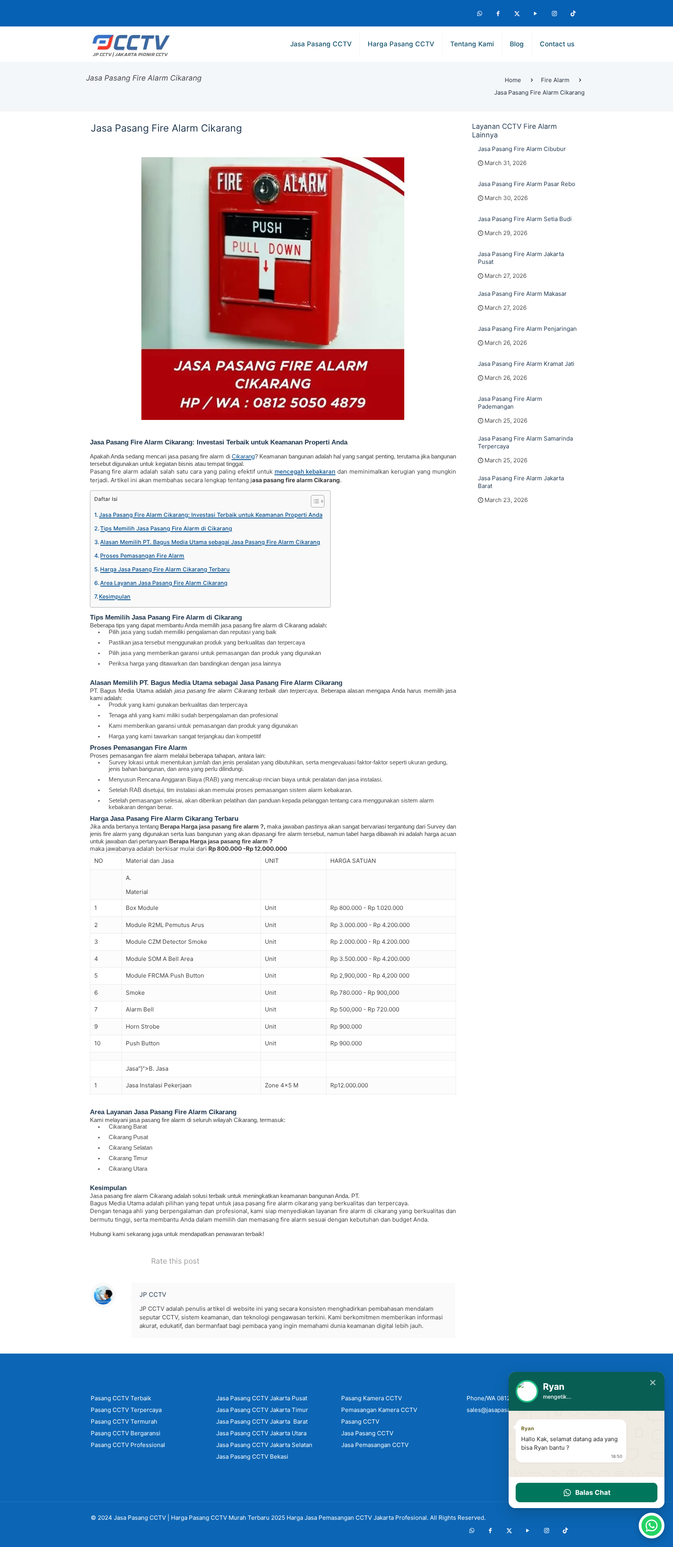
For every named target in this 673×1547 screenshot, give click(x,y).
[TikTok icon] (572, 13)
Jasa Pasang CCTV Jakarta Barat (262, 1421)
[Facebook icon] (498, 13)
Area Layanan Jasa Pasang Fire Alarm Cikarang (163, 582)
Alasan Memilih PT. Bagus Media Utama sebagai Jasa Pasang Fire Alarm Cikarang (210, 542)
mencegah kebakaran (305, 471)
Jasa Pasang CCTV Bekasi (252, 1456)
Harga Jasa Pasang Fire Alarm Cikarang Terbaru (165, 569)
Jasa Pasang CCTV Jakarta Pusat (261, 1398)
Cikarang (243, 456)
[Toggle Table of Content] (313, 501)
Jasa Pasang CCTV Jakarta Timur (262, 1410)
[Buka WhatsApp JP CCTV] (651, 1525)
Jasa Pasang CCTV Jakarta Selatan (264, 1445)
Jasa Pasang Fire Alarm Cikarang (539, 92)
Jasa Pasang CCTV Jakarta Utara (261, 1433)
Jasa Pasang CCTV (140, 1517)
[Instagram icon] (554, 13)
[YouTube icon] (535, 13)
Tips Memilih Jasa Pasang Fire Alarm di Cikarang (166, 528)
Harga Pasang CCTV (199, 1517)
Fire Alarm (555, 80)
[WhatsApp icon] (479, 13)
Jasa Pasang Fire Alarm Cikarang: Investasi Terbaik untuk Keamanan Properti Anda (210, 514)
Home (513, 80)
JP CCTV (152, 1294)
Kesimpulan (114, 596)
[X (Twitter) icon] (516, 13)
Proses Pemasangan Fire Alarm (142, 555)
